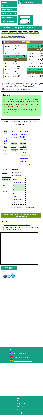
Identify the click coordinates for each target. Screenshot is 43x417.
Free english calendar (21, 353)
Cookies (19, 401)
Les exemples (29, 207)
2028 (5, 144)
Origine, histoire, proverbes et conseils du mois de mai (21, 227)
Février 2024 (23, 134)
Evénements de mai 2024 (12, 229)
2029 (5, 147)
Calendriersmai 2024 (9, 268)
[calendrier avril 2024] (8, 43)
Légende (5, 36)
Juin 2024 (23, 147)
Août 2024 (23, 152)
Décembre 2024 (25, 164)
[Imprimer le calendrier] (18, 37)
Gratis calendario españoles (23, 361)
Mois (20, 32)
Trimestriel (14, 137)
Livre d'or (20, 406)
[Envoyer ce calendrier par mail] (14, 36)
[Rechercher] (40, 2)
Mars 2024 (23, 137)
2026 (5, 138)
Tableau (4, 185)
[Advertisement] (29, 9)
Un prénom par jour (19, 182)
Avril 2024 (23, 140)
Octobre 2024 (24, 158)
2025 (5, 135)
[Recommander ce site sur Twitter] (9, 278)
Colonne (4, 173)
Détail (15, 202)
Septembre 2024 (25, 155)
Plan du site (21, 404)
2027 (5, 141)
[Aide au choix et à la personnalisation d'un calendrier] (22, 37)
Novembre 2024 (25, 161)
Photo (36, 32)
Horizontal (5, 191)
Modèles (5, 32)
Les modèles (18, 207)
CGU (18, 398)
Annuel (13, 131)
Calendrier (13, 32)
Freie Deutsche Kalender (22, 357)
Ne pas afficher (17, 176)
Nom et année (17, 199)
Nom (14, 197)
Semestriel (14, 134)
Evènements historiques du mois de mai (17, 225)
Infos (31, 32)
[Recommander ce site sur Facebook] (5, 278)
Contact (19, 409)
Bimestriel (14, 140)
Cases (25, 32)
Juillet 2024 (23, 150)
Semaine (13, 147)
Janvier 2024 (24, 131)
